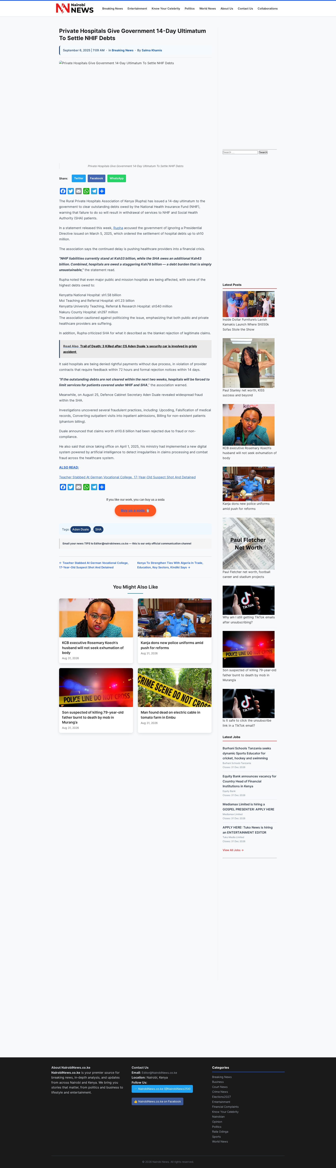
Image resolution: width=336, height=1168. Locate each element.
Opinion (217, 1121)
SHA (98, 529)
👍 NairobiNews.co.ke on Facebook (157, 1101)
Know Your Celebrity (166, 8)
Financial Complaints (225, 1106)
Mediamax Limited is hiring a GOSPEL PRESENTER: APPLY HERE (248, 806)
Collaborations (268, 8)
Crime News (220, 1091)
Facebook (96, 178)
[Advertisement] (250, 85)
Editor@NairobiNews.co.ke (159, 1072)
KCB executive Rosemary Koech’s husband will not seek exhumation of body (250, 453)
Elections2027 (221, 1096)
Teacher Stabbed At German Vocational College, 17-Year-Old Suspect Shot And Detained (127, 477)
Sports (216, 1136)
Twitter (78, 178)
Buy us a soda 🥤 (135, 510)
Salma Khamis (152, 50)
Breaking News (112, 8)
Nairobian (218, 1116)
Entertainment (137, 8)
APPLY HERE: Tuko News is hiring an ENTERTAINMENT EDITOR (248, 829)
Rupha (118, 228)
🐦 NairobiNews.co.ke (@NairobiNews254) (162, 1088)
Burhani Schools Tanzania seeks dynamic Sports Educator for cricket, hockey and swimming (247, 753)
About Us (226, 8)
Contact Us (245, 8)
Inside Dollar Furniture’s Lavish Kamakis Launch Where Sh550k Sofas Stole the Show (246, 324)
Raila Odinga (220, 1131)
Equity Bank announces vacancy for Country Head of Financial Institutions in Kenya (249, 781)
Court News (220, 1086)
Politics (190, 8)
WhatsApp (117, 178)
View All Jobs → (233, 850)
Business (218, 1081)
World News (207, 8)
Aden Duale (80, 529)
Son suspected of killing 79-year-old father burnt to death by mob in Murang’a (249, 675)
